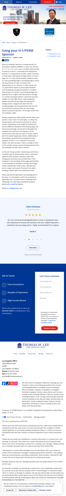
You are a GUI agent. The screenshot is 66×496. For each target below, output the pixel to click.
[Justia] (8, 383)
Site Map (41, 354)
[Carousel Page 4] (37, 240)
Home (6, 2)
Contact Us (47, 2)
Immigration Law (15, 188)
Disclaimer (22, 354)
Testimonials (33, 2)
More (60, 2)
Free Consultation (56, 6)
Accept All (9, 490)
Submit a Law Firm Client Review (33, 254)
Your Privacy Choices (14, 417)
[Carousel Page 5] (41, 240)
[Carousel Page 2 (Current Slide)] (29, 240)
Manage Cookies (39, 417)
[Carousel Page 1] (25, 240)
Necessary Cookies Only (27, 490)
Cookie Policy (27, 417)
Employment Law (55, 54)
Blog (8, 42)
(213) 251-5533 (55, 9)
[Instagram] (16, 383)
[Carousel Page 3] (33, 240)
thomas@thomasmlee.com (12, 376)
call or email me (12, 184)
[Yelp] (12, 383)
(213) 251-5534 (11, 374)
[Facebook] (4, 383)
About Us (19, 2)
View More (33, 248)
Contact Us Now (10, 23)
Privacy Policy (32, 354)
